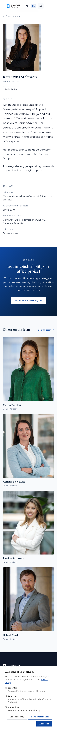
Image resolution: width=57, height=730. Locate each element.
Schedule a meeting (26, 300)
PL (27, 6)
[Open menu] (48, 5)
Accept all (44, 724)
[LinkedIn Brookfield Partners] (41, 6)
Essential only (17, 717)
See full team (44, 330)
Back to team (13, 16)
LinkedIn (12, 89)
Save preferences (40, 717)
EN (33, 6)
